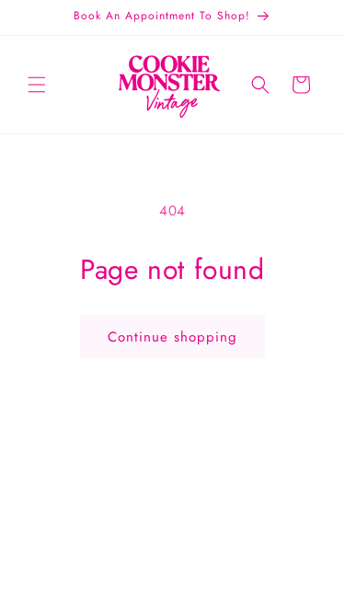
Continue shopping (172, 337)
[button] (37, 84)
